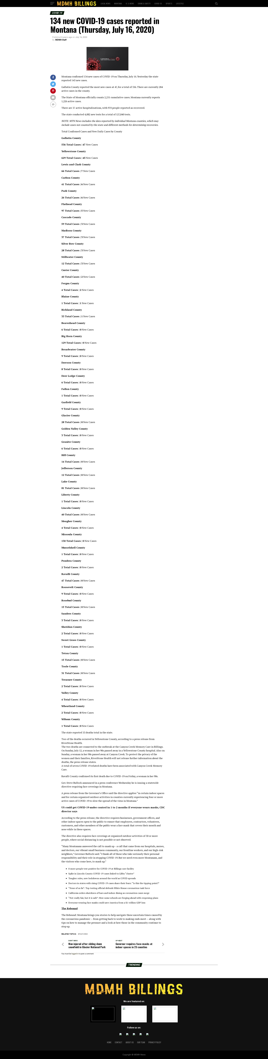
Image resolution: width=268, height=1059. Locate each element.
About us (130, 1042)
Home (109, 1042)
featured (83, 934)
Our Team (141, 1042)
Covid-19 (158, 3)
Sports (169, 3)
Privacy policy (154, 1042)
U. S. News (130, 3)
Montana (118, 3)
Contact (118, 1042)
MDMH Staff (61, 40)
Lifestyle (180, 3)
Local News (105, 3)
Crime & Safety (144, 3)
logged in (75, 954)
